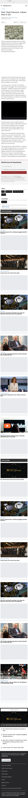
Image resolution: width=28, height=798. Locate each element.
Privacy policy (4, 771)
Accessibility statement (7, 776)
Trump (3, 194)
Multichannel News (13, 17)
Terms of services (16, 176)
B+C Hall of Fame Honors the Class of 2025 (15, 725)
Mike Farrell (5, 17)
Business (3, 8)
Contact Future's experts (7, 768)
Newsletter (24, 22)
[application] (14, 110)
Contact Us (4, 785)
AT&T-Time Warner (18, 191)
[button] (1, 6)
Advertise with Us (5, 782)
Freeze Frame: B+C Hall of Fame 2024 (13, 747)
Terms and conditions (6, 765)
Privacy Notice (18, 177)
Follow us (17, 22)
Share (4, 22)
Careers (3, 779)
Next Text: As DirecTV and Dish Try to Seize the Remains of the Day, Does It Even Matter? (15, 742)
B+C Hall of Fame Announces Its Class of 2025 (14, 729)
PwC (3, 191)
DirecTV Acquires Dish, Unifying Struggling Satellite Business (15, 735)
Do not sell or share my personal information (11, 788)
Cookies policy (5, 774)
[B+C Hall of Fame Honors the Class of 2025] (14, 719)
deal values (8, 191)
